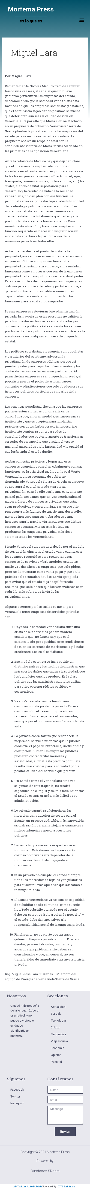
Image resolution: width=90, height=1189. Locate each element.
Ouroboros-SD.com (45, 1171)
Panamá (56, 1061)
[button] (81, 20)
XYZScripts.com (67, 1186)
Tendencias (58, 1034)
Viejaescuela (59, 1041)
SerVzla (56, 1013)
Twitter (15, 1096)
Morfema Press (31, 9)
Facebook (17, 1089)
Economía (57, 1048)
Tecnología (58, 1020)
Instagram (17, 1103)
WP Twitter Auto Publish (27, 1186)
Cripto (55, 1027)
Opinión (56, 1055)
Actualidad (58, 1007)
